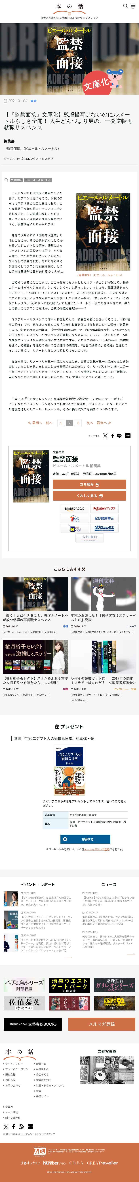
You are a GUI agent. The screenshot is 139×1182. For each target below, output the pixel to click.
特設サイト (42, 1096)
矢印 (68, 957)
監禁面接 (16, 179)
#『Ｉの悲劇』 (113, 694)
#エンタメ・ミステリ (39, 158)
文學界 (9, 1106)
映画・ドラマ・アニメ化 (50, 1085)
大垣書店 (89, 537)
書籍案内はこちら (33, 1024)
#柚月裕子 (28, 694)
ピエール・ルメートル (38, 179)
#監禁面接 (36, 632)
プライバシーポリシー (18, 1069)
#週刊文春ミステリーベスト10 (101, 632)
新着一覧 (41, 1063)
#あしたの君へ (11, 694)
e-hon (75, 528)
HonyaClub (104, 528)
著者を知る (42, 1069)
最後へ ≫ (104, 423)
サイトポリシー (14, 1063)
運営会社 (10, 1074)
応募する (77, 839)
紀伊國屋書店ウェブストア (104, 518)
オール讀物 (11, 1112)
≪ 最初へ (35, 423)
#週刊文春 (77, 632)
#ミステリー (126, 632)
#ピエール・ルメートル (15, 632)
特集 (38, 1090)
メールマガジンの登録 (96, 849)
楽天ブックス (104, 508)
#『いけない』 (79, 700)
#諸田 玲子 (50, 632)
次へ (89, 423)
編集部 (9, 141)
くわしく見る (87, 496)
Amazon (75, 508)
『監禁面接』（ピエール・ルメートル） (100, 275)
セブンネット (75, 518)
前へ (49, 423)
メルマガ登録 (102, 1024)
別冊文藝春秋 (12, 1117)
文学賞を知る (43, 1080)
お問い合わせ (12, 1085)
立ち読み (87, 484)
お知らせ (10, 1080)
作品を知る (42, 1074)
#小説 (20, 158)
